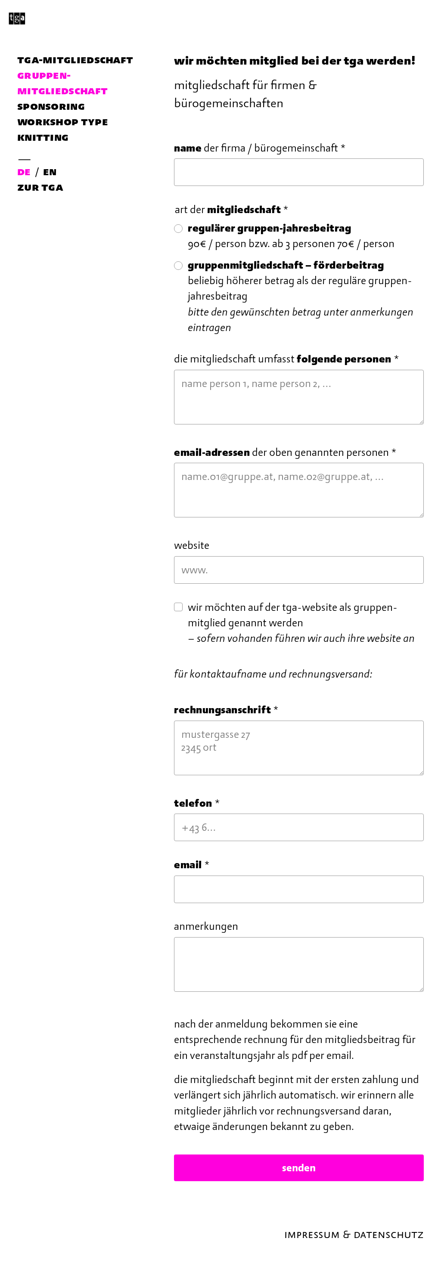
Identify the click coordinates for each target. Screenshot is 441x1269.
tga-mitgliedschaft (75, 59)
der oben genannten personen (285, 452)
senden (299, 1167)
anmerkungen (206, 926)
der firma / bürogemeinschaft (260, 148)
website (191, 545)
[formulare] (220, 17)
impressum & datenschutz (354, 1234)
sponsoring (51, 106)
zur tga (40, 187)
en (50, 171)
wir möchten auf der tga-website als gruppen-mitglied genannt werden (301, 623)
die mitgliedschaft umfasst (286, 359)
